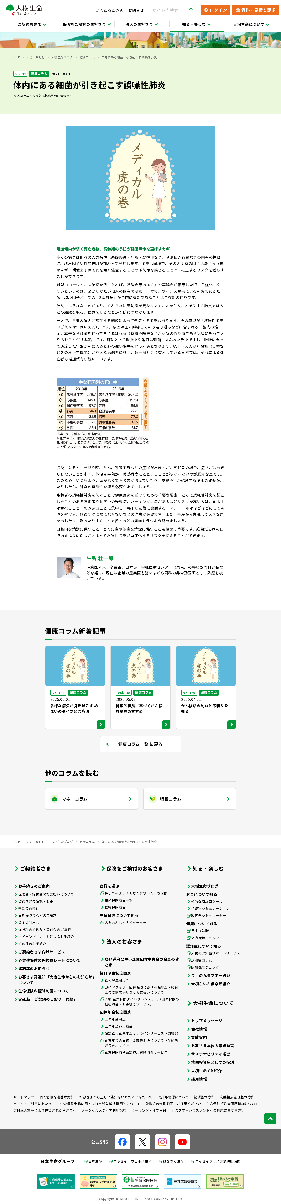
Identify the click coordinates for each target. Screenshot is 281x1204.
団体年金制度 (115, 1019)
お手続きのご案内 (34, 886)
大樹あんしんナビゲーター (126, 922)
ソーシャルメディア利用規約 (103, 1110)
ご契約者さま (29, 24)
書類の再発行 (28, 908)
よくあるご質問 (109, 10)
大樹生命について (248, 24)
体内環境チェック (205, 937)
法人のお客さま (139, 24)
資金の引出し (28, 922)
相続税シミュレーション (210, 908)
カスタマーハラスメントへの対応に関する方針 (208, 1110)
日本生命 (95, 1161)
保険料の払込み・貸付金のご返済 (44, 929)
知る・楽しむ (194, 24)
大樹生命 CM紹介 (206, 1070)
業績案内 (199, 1037)
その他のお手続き (32, 943)
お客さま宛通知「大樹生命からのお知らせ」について (56, 979)
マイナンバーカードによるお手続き (46, 936)
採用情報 (199, 1079)
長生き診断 (200, 930)
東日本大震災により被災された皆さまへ (44, 1110)
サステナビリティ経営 (210, 1054)
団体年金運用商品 (119, 1026)
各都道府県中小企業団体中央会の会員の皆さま (142, 961)
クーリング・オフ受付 (148, 1110)
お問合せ (136, 10)
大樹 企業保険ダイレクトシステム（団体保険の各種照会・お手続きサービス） (142, 1002)
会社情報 (199, 1029)
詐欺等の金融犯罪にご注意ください (173, 1103)
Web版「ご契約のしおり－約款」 (47, 999)
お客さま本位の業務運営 (212, 1045)
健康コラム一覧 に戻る (140, 744)
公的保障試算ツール (207, 901)
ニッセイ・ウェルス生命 (132, 1161)
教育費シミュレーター (208, 915)
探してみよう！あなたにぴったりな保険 (136, 893)
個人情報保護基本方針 (56, 1096)
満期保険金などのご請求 (37, 915)
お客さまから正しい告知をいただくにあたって (115, 1096)
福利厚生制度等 (117, 980)
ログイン (218, 10)
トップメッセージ (206, 1020)
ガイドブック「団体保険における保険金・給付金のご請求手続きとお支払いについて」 (141, 990)
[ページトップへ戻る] (270, 1118)
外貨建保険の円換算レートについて (49, 960)
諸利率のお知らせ (34, 968)
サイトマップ (23, 1096)
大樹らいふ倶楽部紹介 (210, 983)
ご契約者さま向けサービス (41, 951)
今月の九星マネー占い (210, 975)
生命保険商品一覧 (119, 900)
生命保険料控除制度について (43, 990)
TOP (16, 57)
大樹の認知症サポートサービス (215, 952)
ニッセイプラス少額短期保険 (217, 1161)
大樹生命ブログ (62, 57)
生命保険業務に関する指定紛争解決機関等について (100, 1103)
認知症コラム (201, 960)
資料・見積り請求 (258, 10)
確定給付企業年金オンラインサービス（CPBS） (142, 1033)
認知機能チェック (205, 967)
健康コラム (87, 57)
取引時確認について (173, 1096)
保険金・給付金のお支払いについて (46, 894)
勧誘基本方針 (204, 1096)
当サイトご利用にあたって (34, 1103)
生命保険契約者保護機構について (232, 1103)
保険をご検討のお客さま (84, 24)
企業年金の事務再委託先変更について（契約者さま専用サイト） (141, 1043)
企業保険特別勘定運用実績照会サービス (136, 1052)
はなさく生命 (173, 1161)
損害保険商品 (115, 907)
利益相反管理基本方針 (237, 1096)
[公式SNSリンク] (122, 1141)
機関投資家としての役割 (212, 1062)
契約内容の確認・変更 (35, 901)
